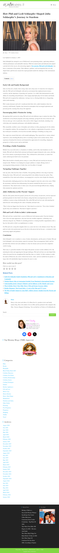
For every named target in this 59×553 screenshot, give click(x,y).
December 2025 (7, 444)
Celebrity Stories (14, 52)
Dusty (6, 52)
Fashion (5, 384)
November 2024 (7, 474)
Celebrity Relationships (9, 377)
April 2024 (6, 490)
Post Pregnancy (7, 408)
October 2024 (6, 476)
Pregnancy (5, 410)
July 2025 (5, 455)
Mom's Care (6, 391)
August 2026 (6, 425)
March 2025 (6, 465)
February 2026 (7, 439)
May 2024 (5, 488)
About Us (38, 549)
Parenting (5, 405)
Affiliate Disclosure (32, 549)
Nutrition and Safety (8, 401)
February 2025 (7, 467)
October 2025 (6, 448)
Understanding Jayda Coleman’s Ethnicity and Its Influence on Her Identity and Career (28, 284)
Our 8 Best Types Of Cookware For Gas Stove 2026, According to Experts (29, 540)
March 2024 (6, 492)
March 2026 (6, 437)
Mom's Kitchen (7, 394)
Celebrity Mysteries (8, 373)
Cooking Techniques (8, 382)
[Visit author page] (6, 301)
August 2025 (6, 453)
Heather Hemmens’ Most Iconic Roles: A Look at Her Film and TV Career (25, 288)
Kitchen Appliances (8, 387)
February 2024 (7, 495)
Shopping (5, 412)
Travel (4, 417)
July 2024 (5, 483)
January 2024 (6, 497)
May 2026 (5, 432)
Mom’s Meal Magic (8, 396)
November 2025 (7, 446)
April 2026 (6, 434)
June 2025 (5, 458)
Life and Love (6, 389)
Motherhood (6, 398)
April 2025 (6, 462)
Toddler (5, 414)
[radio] (4, 269)
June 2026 (5, 430)
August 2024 (6, 481)
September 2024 (7, 478)
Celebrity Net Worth (8, 375)
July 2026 (5, 427)
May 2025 (5, 460)
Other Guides (6, 403)
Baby (4, 364)
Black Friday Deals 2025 (9, 371)
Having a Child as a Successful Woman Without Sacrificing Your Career (29, 512)
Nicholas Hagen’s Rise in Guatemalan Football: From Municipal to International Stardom (29, 281)
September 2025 (7, 451)
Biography (5, 368)
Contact (42, 549)
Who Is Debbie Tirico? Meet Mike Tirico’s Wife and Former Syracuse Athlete (26, 286)
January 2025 (6, 469)
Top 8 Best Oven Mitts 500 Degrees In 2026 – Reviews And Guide (29, 529)
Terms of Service (24, 549)
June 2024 (5, 485)
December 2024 (7, 471)
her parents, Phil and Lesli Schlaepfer (42, 66)
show (12, 78)
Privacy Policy (18, 549)
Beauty (5, 366)
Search (4, 312)
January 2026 (6, 441)
